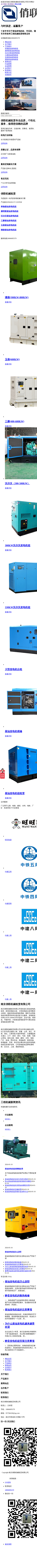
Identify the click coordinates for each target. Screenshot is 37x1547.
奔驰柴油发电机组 (11, 48)
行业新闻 (8, 64)
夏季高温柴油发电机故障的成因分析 (18, 1271)
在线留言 (8, 75)
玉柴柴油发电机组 (11, 57)
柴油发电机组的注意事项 (14, 1264)
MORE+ (8, 1119)
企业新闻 (8, 66)
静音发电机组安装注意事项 (15, 1269)
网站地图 (18, 4)
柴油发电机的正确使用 (13, 1189)
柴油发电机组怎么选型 (13, 1252)
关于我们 (4, 4)
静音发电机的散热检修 (13, 1262)
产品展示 (8, 46)
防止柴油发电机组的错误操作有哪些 (18, 1181)
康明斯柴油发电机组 (12, 51)
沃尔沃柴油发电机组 (12, 53)
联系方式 (8, 72)
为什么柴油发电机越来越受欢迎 (16, 1266)
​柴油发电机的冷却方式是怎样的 (16, 1179)
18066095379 (9, 1490)
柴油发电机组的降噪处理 (14, 1169)
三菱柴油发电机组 (11, 55)
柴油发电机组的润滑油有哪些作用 (17, 1185)
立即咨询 (4, 143)
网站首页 (8, 42)
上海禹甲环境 (23, 1478)
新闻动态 (8, 61)
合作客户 (8, 68)
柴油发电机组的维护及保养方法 (16, 1191)
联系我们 (11, 4)
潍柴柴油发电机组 (11, 59)
